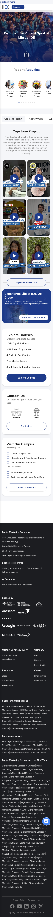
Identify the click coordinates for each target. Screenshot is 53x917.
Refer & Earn (40, 665)
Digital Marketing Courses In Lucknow (25, 806)
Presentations (8, 685)
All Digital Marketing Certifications (17, 706)
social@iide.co (8, 659)
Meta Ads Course (38, 752)
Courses (16, 7)
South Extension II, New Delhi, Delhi (27, 477)
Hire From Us (40, 676)
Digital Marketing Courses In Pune (28, 780)
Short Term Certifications (13, 551)
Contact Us (39, 660)
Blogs (4, 676)
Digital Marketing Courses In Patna (28, 835)
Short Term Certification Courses (23, 367)
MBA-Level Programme (19, 349)
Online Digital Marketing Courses (16, 546)
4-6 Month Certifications (19, 355)
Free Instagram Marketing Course (25, 749)
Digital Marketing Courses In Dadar (29, 854)
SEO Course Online (28, 710)
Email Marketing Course (21, 721)
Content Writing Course (36, 713)
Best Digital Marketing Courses (28, 795)
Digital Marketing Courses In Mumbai (18, 766)
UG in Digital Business (18, 343)
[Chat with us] (46, 821)
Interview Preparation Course (23, 728)
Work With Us (40, 680)
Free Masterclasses (16, 361)
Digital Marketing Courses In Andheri (18, 857)
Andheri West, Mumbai (21, 472)
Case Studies (8, 680)
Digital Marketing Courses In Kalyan (24, 868)
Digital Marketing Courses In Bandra (24, 879)
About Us (38, 655)
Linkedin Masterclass (19, 752)
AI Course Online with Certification (17, 584)
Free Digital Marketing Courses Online (19, 555)
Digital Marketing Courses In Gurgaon (26, 824)
